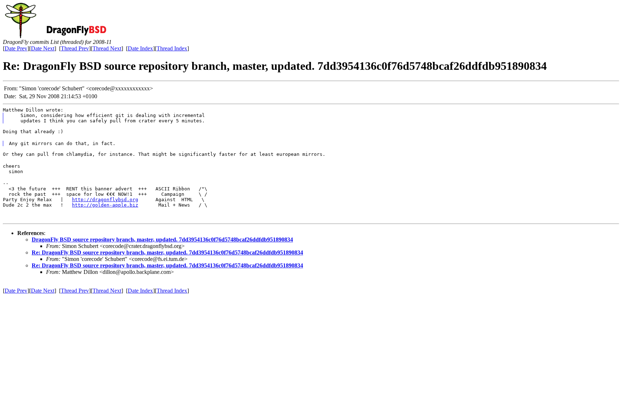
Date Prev (16, 48)
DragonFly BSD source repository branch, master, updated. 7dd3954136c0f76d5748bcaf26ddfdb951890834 (162, 239)
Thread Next (107, 48)
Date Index (140, 48)
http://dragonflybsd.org (105, 199)
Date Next (42, 48)
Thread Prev (75, 48)
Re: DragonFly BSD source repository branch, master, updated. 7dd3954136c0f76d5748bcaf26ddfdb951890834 (167, 252)
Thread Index (172, 48)
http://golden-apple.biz (105, 205)
